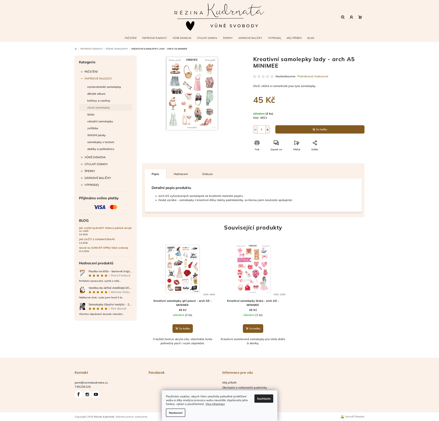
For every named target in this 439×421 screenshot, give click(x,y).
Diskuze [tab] (207, 174)
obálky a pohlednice (100, 149)
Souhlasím (264, 398)
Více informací (215, 404)
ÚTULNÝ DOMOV (96, 164)
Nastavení (175, 412)
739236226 (83, 386)
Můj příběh (229, 382)
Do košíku (321, 129)
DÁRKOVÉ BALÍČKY (98, 178)
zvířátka (92, 128)
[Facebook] (79, 394)
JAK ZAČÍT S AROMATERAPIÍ (97, 239)
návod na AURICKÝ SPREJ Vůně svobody (104, 247)
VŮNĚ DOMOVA (95, 157)
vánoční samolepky (100, 121)
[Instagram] (87, 394)
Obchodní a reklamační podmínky (244, 387)
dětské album (96, 93)
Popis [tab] (155, 174)
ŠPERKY (90, 171)
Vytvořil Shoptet (354, 416)
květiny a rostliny (98, 100)
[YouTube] (96, 394)
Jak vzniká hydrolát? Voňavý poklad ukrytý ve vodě (105, 229)
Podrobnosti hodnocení (312, 76)
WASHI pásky (96, 135)
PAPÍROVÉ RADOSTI (98, 78)
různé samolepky (98, 107)
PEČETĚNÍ (91, 71)
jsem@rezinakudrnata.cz (91, 382)
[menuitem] (130, 38)
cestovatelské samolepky (104, 87)
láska (91, 114)
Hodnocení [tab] (181, 174)
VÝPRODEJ (92, 185)
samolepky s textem (100, 142)
